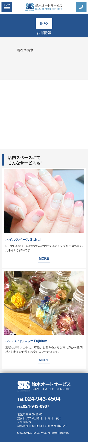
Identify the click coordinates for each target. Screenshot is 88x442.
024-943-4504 (38, 399)
